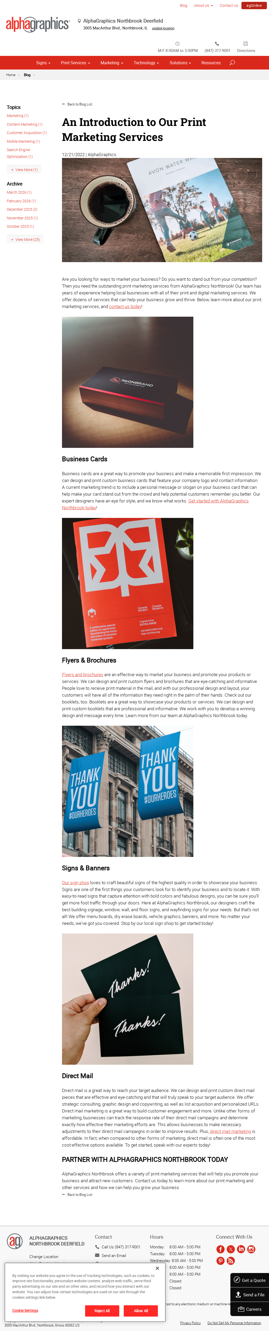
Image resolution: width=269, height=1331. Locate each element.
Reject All (102, 1310)
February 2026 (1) (21, 200)
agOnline (254, 5)
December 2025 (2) (22, 209)
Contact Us (229, 5)
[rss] (230, 1261)
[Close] (157, 1268)
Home (10, 74)
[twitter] (230, 1249)
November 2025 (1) (22, 217)
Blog (183, 5)
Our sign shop (75, 882)
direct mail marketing (230, 1131)
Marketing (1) (18, 115)
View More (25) (27, 239)
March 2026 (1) (19, 192)
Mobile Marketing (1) (23, 141)
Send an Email (114, 1255)
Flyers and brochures (82, 674)
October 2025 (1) (20, 226)
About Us (201, 5)
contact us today (125, 306)
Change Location (43, 1256)
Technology (144, 63)
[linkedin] (241, 1249)
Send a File (254, 1295)
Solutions (178, 63)
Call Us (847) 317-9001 (121, 1246)
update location (163, 28)
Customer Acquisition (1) (27, 132)
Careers (254, 1309)
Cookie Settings (25, 1310)
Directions (246, 50)
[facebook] (220, 1249)
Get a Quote (254, 1280)
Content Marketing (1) (25, 124)
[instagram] (251, 1249)
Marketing (110, 63)
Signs (41, 63)
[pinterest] (220, 1261)
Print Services (73, 63)
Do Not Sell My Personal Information (234, 1323)
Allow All (141, 1310)
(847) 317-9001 (217, 50)
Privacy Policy (190, 1323)
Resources (211, 63)
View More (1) (26, 169)
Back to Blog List (79, 104)
